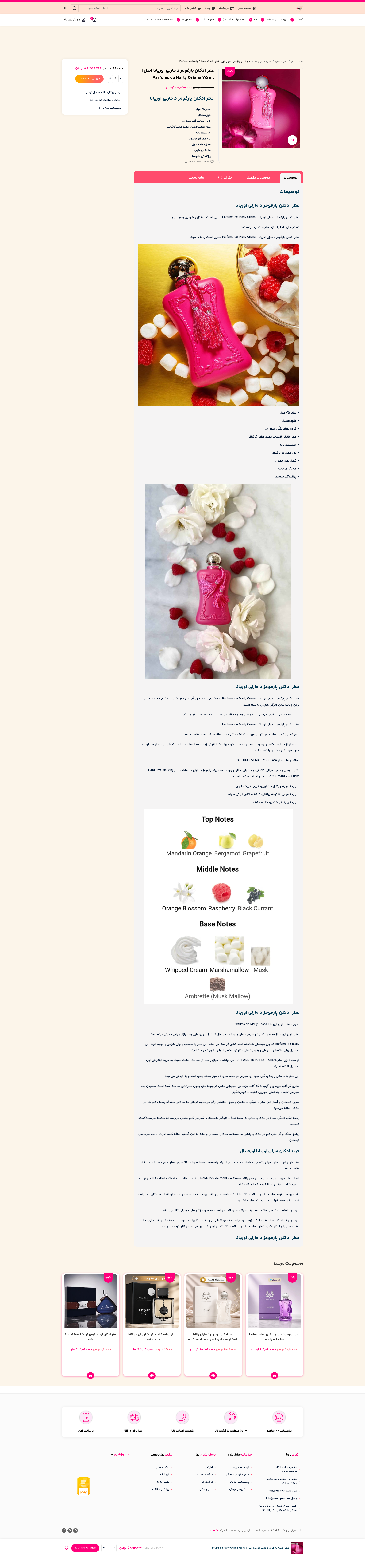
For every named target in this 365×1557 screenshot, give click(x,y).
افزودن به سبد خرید (89, 79)
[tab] (290, 178)
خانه (301, 61)
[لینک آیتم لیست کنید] (237, 1467)
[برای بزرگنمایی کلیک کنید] (292, 140)
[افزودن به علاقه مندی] (66, 1548)
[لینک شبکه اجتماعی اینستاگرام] (64, 8)
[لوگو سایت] (299, 8)
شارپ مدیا (212, 1530)
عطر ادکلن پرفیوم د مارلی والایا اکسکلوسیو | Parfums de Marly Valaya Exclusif (213, 1339)
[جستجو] (74, 8)
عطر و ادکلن (281, 61)
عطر (293, 61)
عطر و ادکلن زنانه (263, 61)
